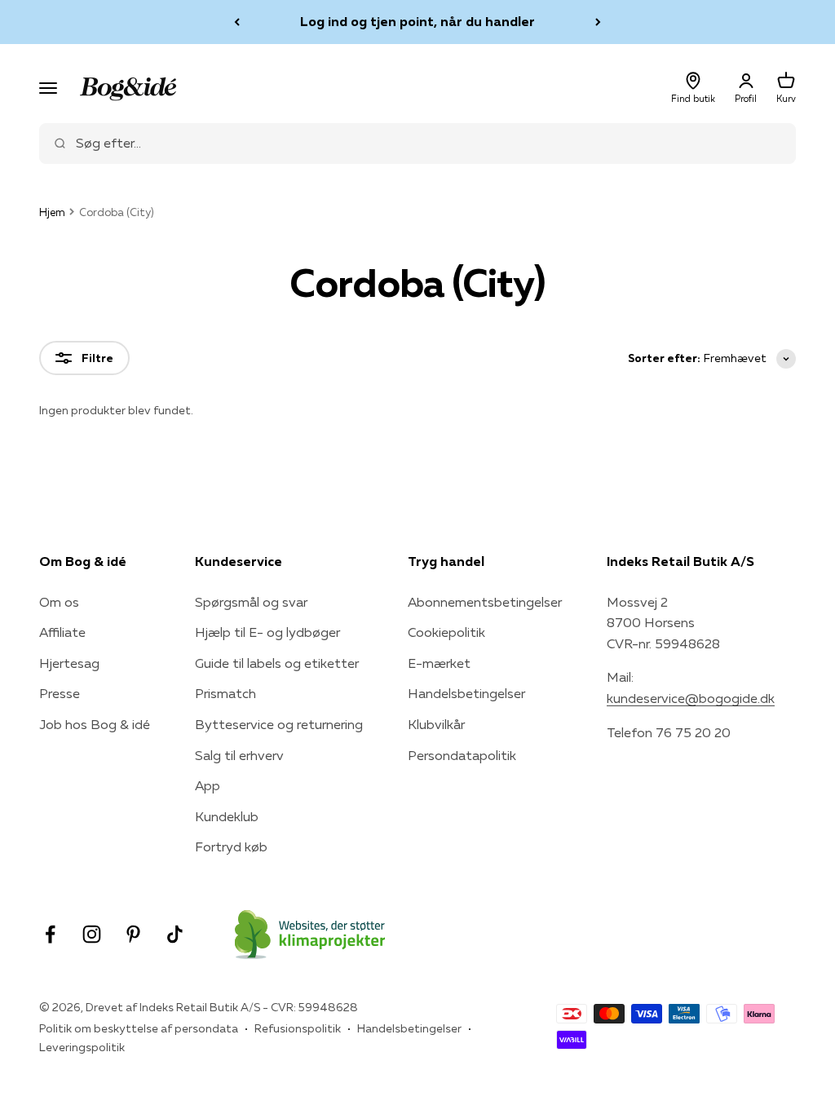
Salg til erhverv (239, 755)
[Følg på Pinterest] (133, 934)
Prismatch (225, 693)
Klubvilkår (436, 724)
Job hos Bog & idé (94, 724)
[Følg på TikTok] (175, 934)
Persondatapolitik (462, 755)
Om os (59, 602)
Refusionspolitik (297, 1028)
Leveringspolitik (82, 1047)
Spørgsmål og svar (251, 602)
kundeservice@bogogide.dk (691, 698)
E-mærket (439, 663)
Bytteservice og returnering (279, 724)
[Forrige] (237, 22)
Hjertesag (69, 663)
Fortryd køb (231, 846)
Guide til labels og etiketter (277, 663)
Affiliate (62, 632)
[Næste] (598, 22)
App (207, 785)
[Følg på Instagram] (92, 934)
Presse (59, 693)
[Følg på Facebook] (50, 934)
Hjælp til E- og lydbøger (267, 632)
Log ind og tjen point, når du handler (417, 21)
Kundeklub (226, 816)
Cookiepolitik (446, 632)
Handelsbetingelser (466, 693)
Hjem (52, 212)
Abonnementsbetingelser (485, 602)
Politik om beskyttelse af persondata (138, 1028)
